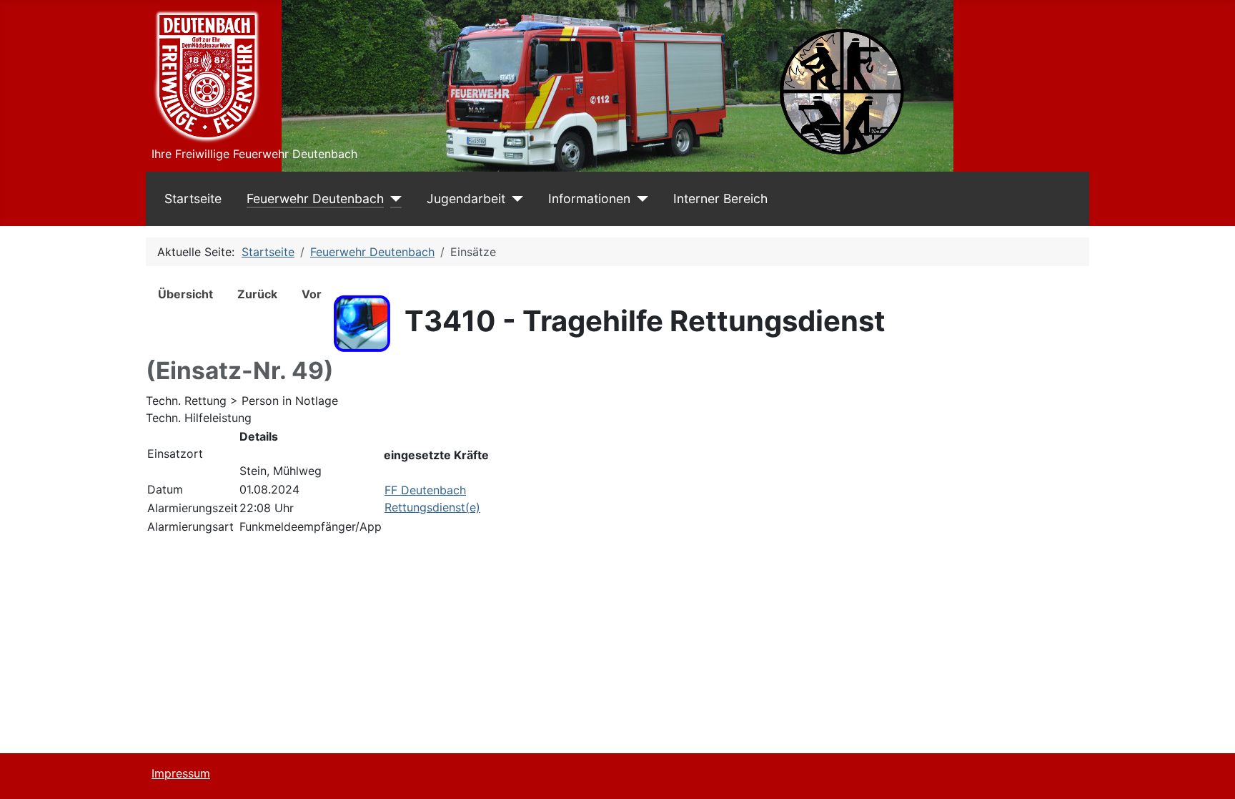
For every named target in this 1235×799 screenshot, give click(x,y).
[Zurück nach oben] (1210, 773)
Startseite (193, 198)
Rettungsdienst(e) (432, 507)
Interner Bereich (720, 198)
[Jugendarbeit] (514, 199)
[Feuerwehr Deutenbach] (393, 199)
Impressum (181, 773)
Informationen (589, 198)
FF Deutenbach (425, 490)
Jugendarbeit (466, 198)
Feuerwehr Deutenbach (315, 198)
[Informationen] (639, 199)
